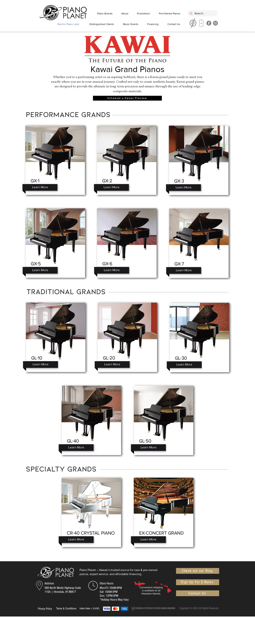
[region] (201, 24)
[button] (127, 98)
